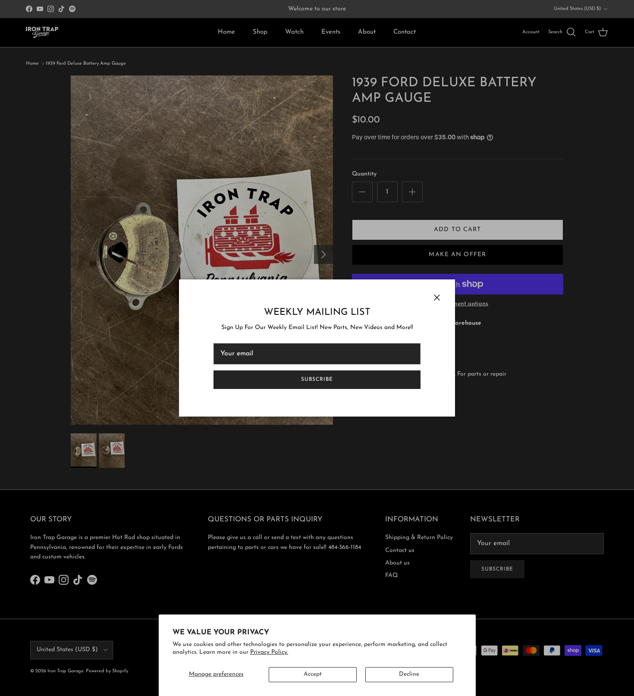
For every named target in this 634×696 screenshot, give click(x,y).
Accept (313, 674)
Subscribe (317, 379)
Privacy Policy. (269, 652)
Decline (409, 674)
